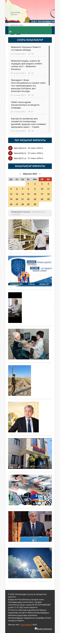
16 (35, 194)
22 (28, 199)
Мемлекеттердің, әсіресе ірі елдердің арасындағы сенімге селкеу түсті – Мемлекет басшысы (26, 64)
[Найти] (49, 25)
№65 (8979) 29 (20, 148)
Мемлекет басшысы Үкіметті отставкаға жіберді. (26, 48)
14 (22, 194)
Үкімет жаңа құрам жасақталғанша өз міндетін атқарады (25, 105)
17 (42, 194)
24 (42, 199)
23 (35, 199)
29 (28, 204)
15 (28, 194)
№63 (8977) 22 (20, 158)
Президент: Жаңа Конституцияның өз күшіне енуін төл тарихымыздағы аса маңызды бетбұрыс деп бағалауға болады (28, 86)
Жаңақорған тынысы (41, 13)
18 (48, 194)
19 (11, 199)
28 (22, 204)
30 (35, 204)
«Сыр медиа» (26, 624)
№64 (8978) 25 (20, 153)
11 (48, 189)
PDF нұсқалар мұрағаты (30, 140)
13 (17, 194)
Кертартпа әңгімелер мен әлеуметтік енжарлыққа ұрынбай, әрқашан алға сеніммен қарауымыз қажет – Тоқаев (28, 122)
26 (11, 204)
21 (22, 199)
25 (48, 199)
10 (42, 189)
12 (11, 194)
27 (17, 204)
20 (17, 199)
